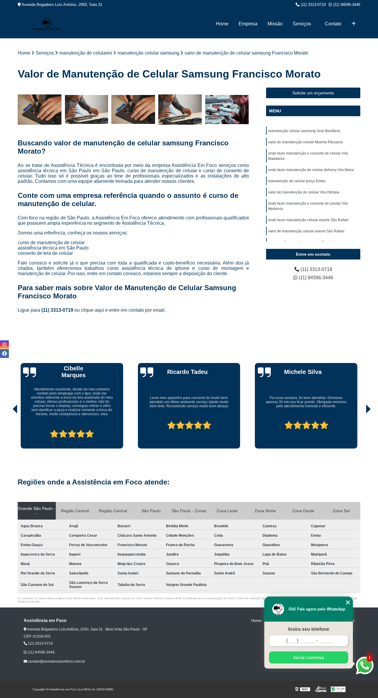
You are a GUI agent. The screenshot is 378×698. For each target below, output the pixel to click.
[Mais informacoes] (353, 24)
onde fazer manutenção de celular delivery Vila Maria (311, 170)
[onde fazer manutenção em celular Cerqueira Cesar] (227, 110)
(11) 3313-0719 (312, 4)
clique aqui (92, 310)
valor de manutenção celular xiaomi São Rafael (306, 231)
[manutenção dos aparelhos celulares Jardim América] (40, 110)
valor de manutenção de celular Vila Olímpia (303, 192)
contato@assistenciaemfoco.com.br (56, 661)
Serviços (302, 23)
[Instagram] (4, 344)
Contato (333, 23)
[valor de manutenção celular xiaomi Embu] (87, 110)
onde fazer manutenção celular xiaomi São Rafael (308, 220)
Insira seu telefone (308, 629)
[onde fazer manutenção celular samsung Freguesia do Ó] (180, 110)
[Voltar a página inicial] (47, 23)
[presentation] (6, 431)
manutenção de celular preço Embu (296, 181)
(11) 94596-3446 (346, 4)
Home (222, 23)
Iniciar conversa (308, 657)
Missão (275, 23)
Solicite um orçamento (313, 93)
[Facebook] (4, 353)
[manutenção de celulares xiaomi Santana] (133, 110)
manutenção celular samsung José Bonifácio (304, 131)
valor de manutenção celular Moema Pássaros (305, 142)
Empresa (248, 23)
